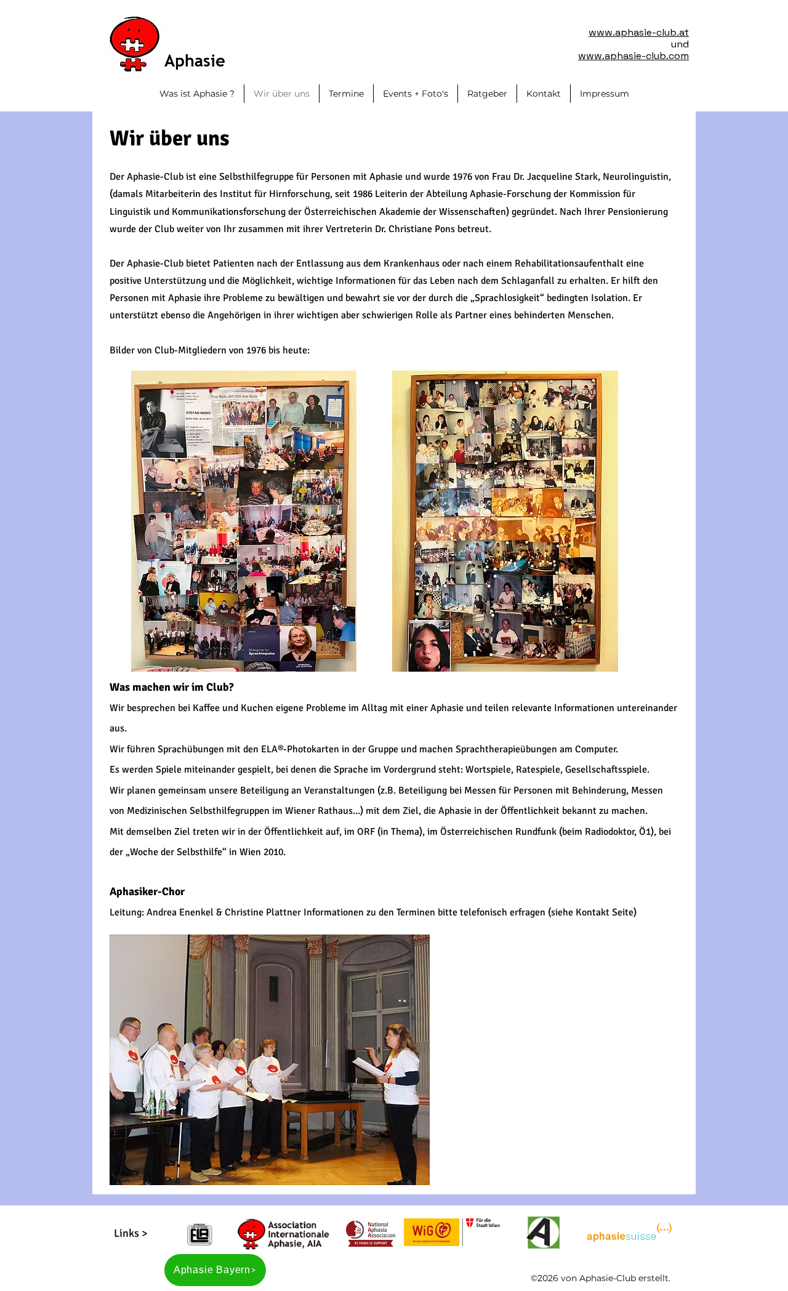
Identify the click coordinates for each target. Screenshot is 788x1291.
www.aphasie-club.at (639, 32)
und (680, 44)
